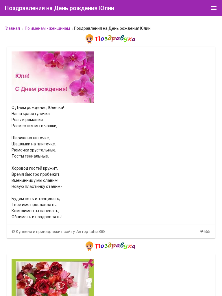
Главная (12, 28)
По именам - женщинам (47, 28)
